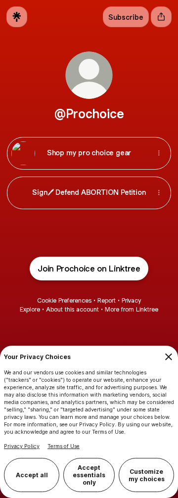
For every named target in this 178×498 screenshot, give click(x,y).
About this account (72, 309)
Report (106, 300)
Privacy (131, 300)
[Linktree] (17, 17)
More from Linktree (131, 309)
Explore (30, 309)
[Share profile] (161, 17)
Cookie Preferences (64, 300)
